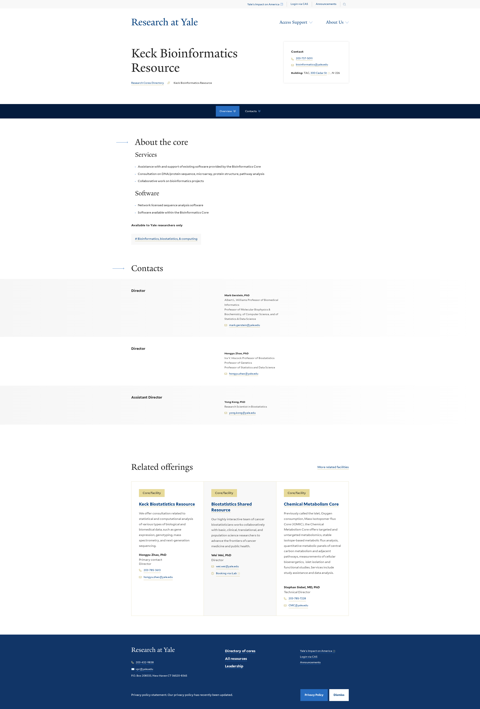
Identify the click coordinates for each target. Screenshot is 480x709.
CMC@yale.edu (298, 605)
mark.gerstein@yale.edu (244, 325)
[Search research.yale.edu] (344, 4)
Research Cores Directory (147, 82)
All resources (236, 659)
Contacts (251, 111)
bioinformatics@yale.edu (312, 64)
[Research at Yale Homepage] (164, 22)
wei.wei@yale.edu (227, 566)
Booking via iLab (226, 573)
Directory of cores (240, 651)
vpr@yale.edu (144, 669)
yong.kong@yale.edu (242, 412)
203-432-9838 (145, 662)
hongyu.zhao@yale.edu (243, 373)
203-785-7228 (297, 598)
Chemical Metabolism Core (311, 504)
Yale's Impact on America (263, 4)
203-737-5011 (304, 58)
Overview (226, 111)
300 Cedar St (318, 72)
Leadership (234, 666)
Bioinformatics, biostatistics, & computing (167, 239)
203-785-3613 (152, 570)
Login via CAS (299, 3)
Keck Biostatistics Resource (167, 504)
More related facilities (333, 467)
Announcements (326, 3)
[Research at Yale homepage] (153, 652)
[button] (339, 695)
